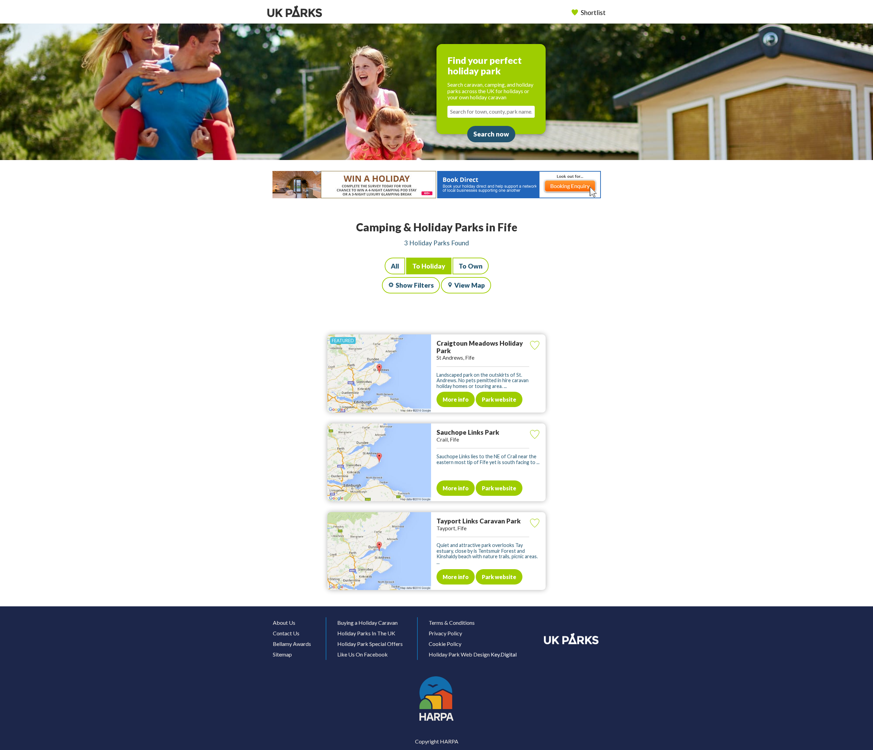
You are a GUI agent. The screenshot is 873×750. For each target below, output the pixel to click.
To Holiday (428, 266)
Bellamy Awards (292, 643)
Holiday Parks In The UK (366, 633)
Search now (491, 134)
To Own (471, 266)
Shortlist (593, 12)
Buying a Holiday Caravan (367, 622)
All (395, 266)
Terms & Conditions (452, 622)
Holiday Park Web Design (459, 654)
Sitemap (282, 654)
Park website (499, 399)
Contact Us (286, 633)
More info (456, 399)
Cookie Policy (445, 643)
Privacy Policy (445, 633)
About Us (284, 622)
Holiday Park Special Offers (370, 643)
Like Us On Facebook (362, 654)
